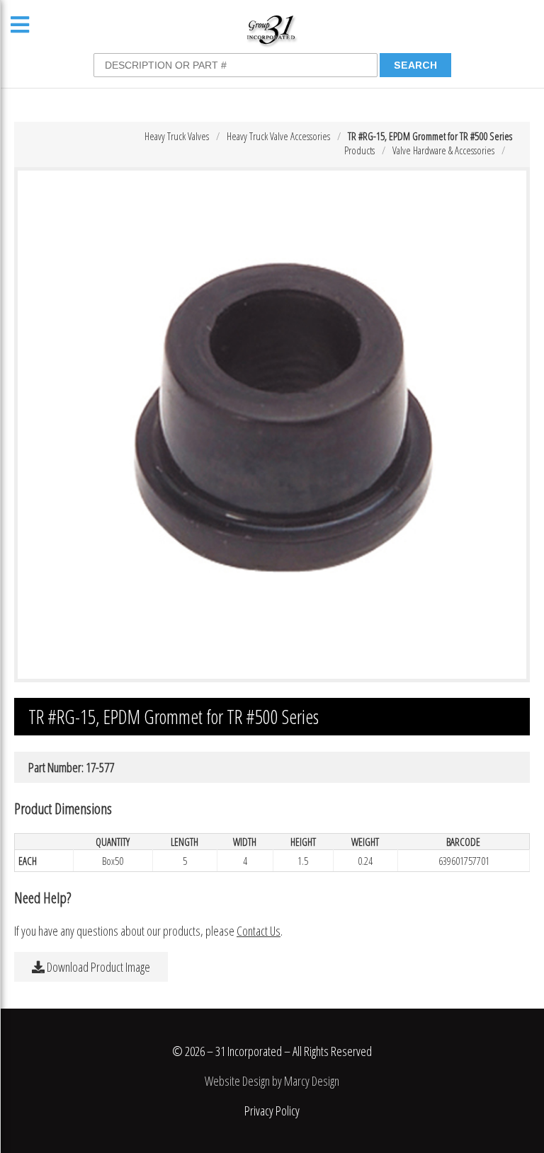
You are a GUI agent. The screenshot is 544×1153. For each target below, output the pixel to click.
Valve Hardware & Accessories (443, 150)
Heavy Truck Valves (176, 136)
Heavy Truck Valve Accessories (278, 136)
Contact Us (258, 930)
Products (359, 150)
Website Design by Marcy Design (272, 1080)
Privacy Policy (272, 1110)
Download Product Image (97, 966)
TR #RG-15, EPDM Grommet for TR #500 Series (430, 136)
